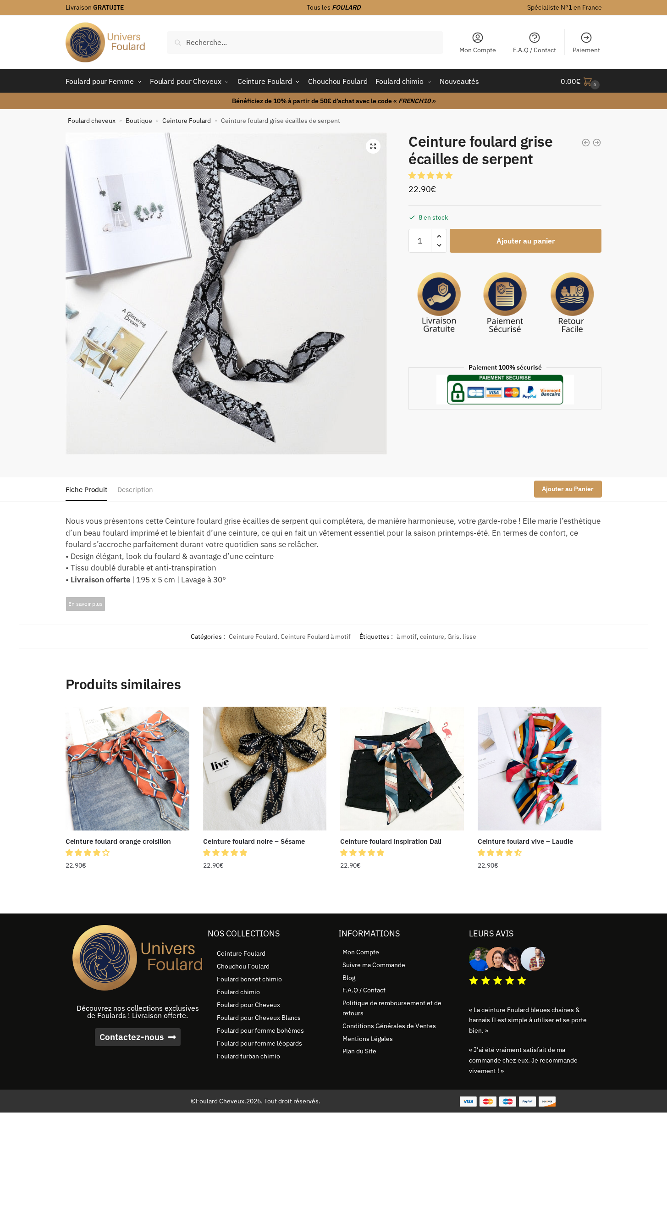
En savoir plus (85, 603)
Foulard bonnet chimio (249, 979)
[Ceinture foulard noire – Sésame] (265, 768)
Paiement (586, 50)
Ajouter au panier (525, 240)
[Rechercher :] (305, 42)
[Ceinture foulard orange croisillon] (127, 768)
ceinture (432, 636)
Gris (453, 636)
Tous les (334, 7)
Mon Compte (477, 50)
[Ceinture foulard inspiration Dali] (402, 768)
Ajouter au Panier (568, 489)
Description (135, 489)
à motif (407, 636)
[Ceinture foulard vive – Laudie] (539, 768)
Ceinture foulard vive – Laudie (525, 841)
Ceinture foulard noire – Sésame (254, 841)
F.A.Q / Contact (534, 50)
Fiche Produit (86, 489)
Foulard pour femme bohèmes (260, 1030)
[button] (373, 146)
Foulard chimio (238, 992)
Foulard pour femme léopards (259, 1043)
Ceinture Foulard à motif (316, 636)
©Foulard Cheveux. (218, 1101)
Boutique (139, 120)
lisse (469, 636)
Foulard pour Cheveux (248, 1005)
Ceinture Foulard (186, 120)
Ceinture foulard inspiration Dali (390, 841)
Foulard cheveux (92, 120)
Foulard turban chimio (248, 1056)
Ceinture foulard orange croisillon (118, 841)
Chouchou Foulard (243, 966)
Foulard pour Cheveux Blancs (259, 1017)
